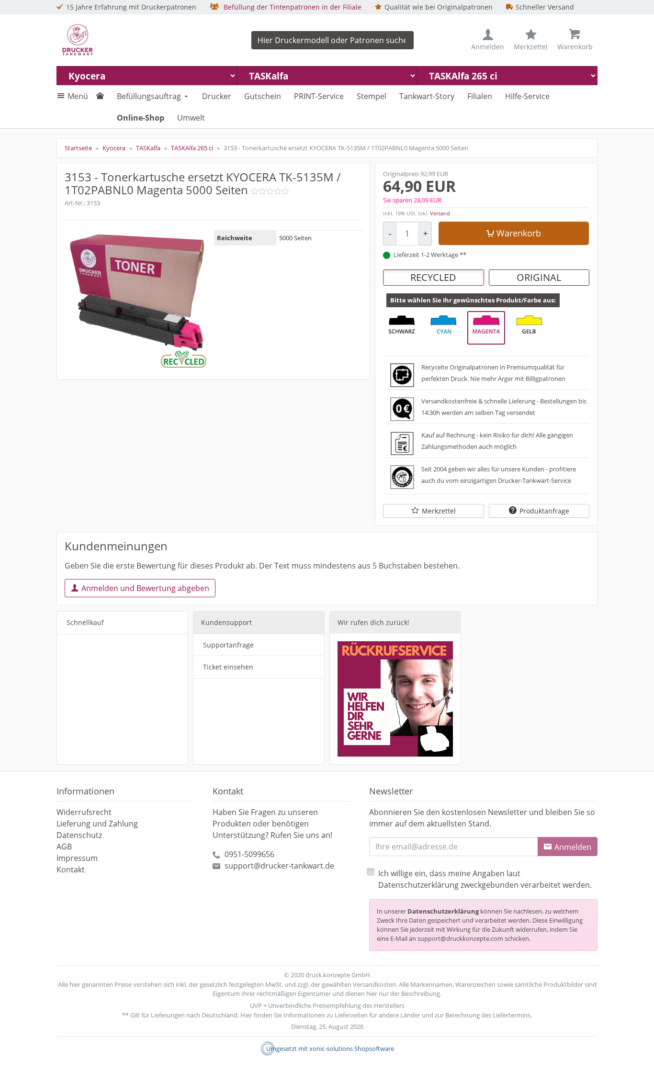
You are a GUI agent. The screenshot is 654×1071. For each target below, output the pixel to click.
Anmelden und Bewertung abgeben (145, 588)
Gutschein (262, 96)
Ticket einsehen (228, 666)
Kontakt (70, 869)
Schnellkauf (85, 622)
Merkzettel (439, 510)
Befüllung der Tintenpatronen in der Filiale (291, 6)
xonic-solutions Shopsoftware (351, 1048)
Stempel (371, 96)
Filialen (479, 96)
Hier (246, 1015)
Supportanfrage (228, 644)
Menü (78, 96)
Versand (440, 213)
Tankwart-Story (426, 96)
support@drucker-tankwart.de (279, 865)
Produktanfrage (544, 510)
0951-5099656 (249, 854)
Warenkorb (518, 233)
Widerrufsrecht (84, 812)
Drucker (216, 96)
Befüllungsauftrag (149, 96)
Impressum (77, 858)
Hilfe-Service (527, 96)
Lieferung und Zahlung (97, 823)
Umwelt (191, 117)
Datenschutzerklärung (443, 911)
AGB (64, 846)
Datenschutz (79, 835)
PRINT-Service (319, 96)
